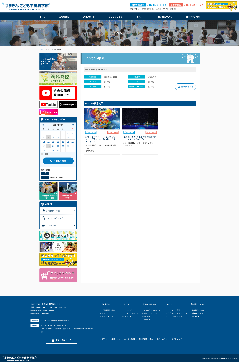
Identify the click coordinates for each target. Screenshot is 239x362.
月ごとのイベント (175, 316)
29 (58, 150)
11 (73, 137)
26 (44, 150)
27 (49, 150)
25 (73, 146)
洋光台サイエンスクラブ (177, 313)
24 (68, 146)
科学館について (165, 17)
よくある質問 (129, 339)
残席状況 (147, 320)
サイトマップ (176, 339)
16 (63, 142)
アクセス (105, 313)
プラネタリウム (115, 17)
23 (63, 146)
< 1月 (42, 125)
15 (58, 142)
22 (58, 146)
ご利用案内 (64, 17)
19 (44, 146)
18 (73, 142)
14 (53, 142)
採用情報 (195, 316)
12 (44, 142)
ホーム (42, 17)
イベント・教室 (174, 310)
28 (53, 150)
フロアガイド (89, 17)
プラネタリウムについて (153, 310)
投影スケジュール (150, 313)
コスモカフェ (126, 316)
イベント (140, 17)
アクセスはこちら (63, 340)
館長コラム (115, 339)
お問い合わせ (162, 339)
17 (68, 142)
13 (49, 142)
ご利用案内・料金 (109, 310)
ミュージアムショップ (129, 313)
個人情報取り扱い (146, 339)
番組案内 (147, 316)
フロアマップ (126, 310)
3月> (74, 125)
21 (53, 146)
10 (68, 137)
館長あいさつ (197, 313)
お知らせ (103, 339)
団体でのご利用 (193, 17)
